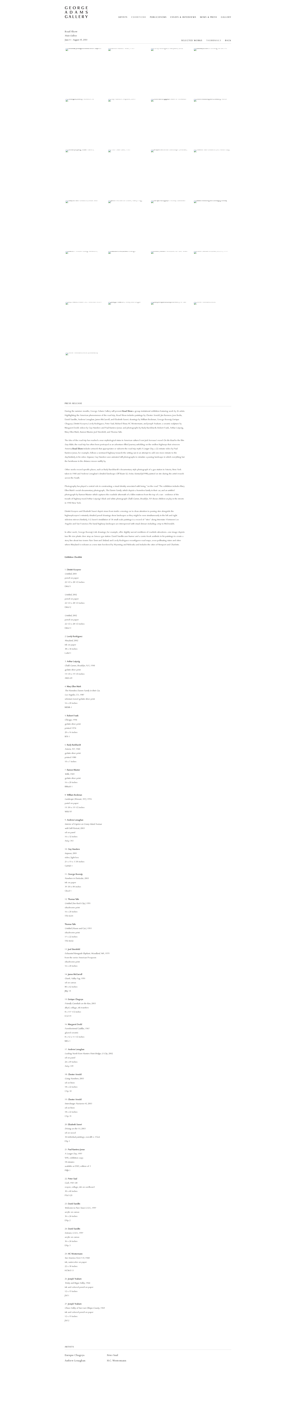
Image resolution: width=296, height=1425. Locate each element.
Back (228, 40)
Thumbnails (213, 40)
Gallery (226, 17)
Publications (158, 17)
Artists (122, 17)
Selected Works (191, 40)
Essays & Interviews (183, 17)
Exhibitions (138, 17)
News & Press (208, 17)
